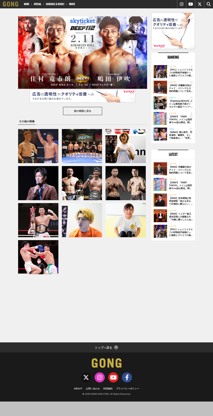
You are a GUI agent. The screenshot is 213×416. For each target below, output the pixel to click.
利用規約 (108, 388)
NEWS (26, 4)
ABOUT (78, 388)
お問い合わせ (93, 388)
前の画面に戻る (82, 110)
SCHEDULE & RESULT (55, 4)
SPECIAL (37, 4)
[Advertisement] (173, 290)
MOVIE (72, 4)
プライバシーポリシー (127, 388)
